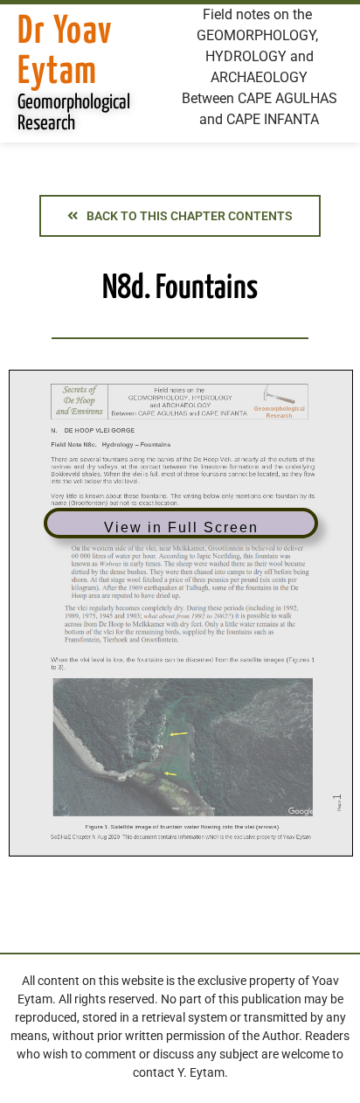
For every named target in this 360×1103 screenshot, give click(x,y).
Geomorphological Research (73, 113)
